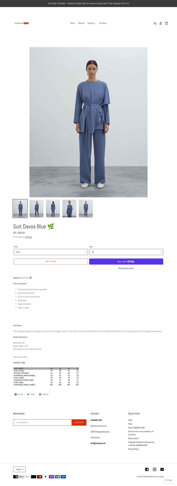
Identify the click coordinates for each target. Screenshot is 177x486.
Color (16, 246)
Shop (130, 423)
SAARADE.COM (147, 477)
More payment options (126, 268)
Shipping (29, 237)
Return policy (133, 438)
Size (91, 246)
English (19, 469)
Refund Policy (133, 449)
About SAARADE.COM (136, 427)
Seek (130, 420)
